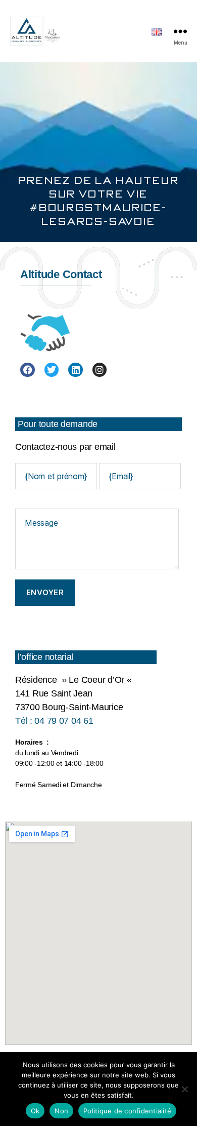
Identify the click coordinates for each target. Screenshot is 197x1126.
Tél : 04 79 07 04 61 (54, 721)
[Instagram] (99, 370)
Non (61, 1111)
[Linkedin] (75, 370)
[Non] (184, 1089)
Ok (35, 1111)
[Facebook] (27, 370)
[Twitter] (51, 370)
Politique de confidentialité (127, 1111)
